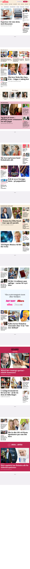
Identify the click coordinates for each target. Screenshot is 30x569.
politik (2, 219)
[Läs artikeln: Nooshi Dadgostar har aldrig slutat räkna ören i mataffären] (26, 209)
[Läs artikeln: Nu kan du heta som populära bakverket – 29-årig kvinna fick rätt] (4, 269)
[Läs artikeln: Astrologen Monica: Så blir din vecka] (11, 236)
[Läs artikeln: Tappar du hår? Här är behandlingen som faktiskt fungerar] (26, 392)
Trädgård (6, 4)
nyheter (9, 279)
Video (19, 4)
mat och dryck (3, 389)
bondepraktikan (3, 314)
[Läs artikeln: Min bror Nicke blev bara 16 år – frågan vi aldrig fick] (18, 69)
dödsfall (9, 75)
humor (9, 177)
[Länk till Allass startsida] (9, 1)
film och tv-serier (3, 169)
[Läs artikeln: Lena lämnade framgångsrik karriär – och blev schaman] (26, 105)
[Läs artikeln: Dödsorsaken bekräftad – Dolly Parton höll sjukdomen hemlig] (26, 154)
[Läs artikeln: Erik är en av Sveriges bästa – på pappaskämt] (18, 171)
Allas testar (27, 6)
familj (24, 27)
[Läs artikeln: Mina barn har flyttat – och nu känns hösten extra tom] (4, 323)
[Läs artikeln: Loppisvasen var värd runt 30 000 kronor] (4, 79)
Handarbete (15, 4)
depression (24, 120)
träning (2, 423)
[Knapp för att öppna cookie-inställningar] (28, 1)
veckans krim (3, 283)
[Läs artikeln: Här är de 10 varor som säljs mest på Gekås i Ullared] (26, 244)
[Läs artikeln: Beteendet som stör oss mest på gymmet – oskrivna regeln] (4, 420)
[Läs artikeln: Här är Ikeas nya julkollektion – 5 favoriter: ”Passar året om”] (26, 10)
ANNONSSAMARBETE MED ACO (3, 184)
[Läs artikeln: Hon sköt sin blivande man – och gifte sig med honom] (4, 281)
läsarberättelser (25, 235)
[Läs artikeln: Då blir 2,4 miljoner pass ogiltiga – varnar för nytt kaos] (18, 273)
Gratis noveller (22, 6)
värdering (2, 81)
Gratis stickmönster (12, 6)
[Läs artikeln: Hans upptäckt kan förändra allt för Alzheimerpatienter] (15, 455)
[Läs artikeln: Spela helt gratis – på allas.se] (26, 146)
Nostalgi (18, 6)
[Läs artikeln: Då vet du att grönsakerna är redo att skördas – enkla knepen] (4, 65)
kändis (24, 157)
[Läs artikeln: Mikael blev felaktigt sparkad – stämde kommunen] (15, 360)
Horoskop (26, 4)
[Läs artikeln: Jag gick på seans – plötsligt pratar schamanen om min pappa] (11, 109)
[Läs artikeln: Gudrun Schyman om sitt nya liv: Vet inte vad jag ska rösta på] (4, 432)
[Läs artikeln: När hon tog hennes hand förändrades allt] (11, 150)
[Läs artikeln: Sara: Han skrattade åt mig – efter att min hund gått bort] (26, 233)
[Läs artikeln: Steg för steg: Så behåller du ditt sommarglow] (4, 181)
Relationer (10, 4)
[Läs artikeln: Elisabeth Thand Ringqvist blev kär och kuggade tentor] (26, 220)
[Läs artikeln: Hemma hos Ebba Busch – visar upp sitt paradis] (11, 213)
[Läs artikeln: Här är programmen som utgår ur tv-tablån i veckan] (4, 167)
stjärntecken (3, 243)
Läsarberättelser (6, 6)
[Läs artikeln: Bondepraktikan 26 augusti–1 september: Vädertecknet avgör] (4, 312)
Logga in (25, 1)
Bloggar (22, 4)
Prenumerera (19, 1)
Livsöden (2, 4)
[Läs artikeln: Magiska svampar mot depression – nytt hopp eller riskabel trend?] (26, 118)
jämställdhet (3, 434)
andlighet (24, 108)
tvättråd (2, 20)
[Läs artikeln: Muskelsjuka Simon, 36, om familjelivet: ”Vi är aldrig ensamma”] (26, 24)
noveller (2, 156)
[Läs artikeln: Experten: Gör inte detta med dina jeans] (11, 14)
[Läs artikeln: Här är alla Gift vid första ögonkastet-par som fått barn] (18, 424)
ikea (23, 12)
